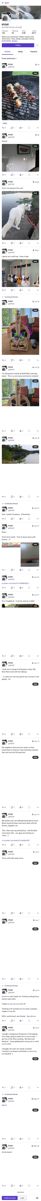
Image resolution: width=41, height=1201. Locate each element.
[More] (37, 127)
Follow (18, 45)
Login (22, 1198)
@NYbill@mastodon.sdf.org (11, 27)
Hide (35, 73)
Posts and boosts (8, 58)
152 (3, 33)
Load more (20, 1192)
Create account (9, 1198)
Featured (33, 52)
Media (20, 52)
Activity (7, 52)
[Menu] (37, 45)
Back (7, 3)
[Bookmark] (29, 127)
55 (13, 33)
